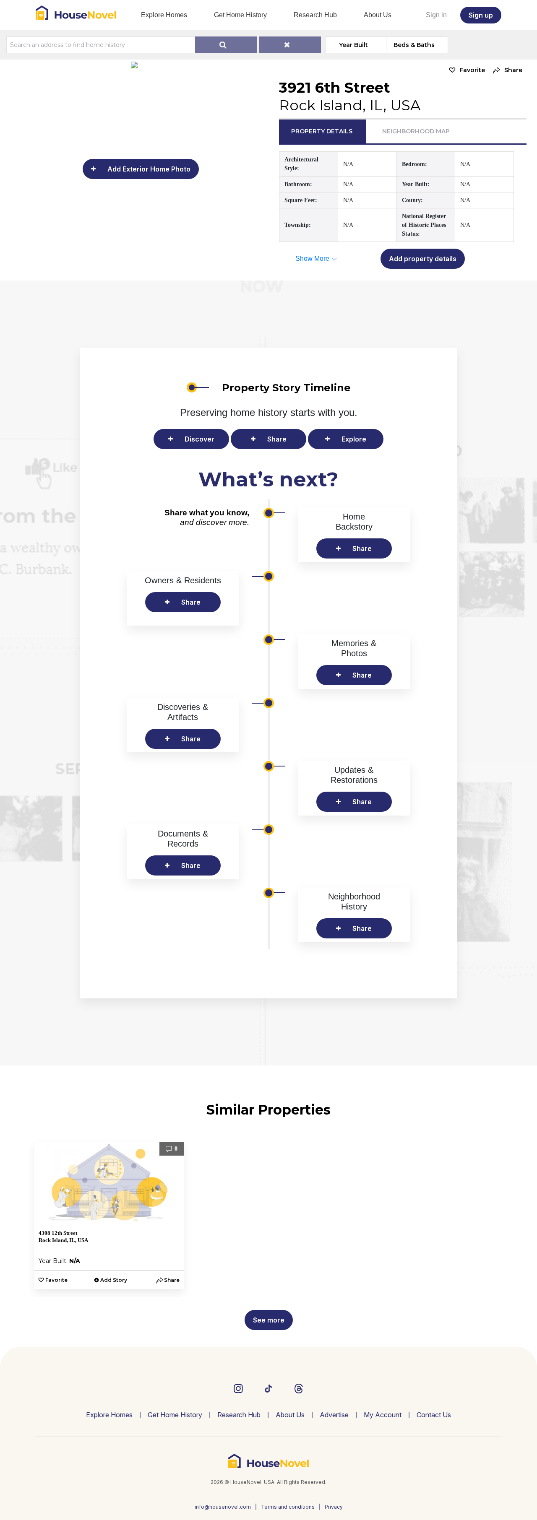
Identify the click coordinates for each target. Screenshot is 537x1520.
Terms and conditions (288, 1507)
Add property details (422, 259)
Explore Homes (164, 14)
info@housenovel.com (223, 1507)
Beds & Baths (414, 45)
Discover (199, 439)
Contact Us (434, 1415)
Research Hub (315, 14)
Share (277, 439)
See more (268, 1320)
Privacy (334, 1507)
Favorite (472, 70)
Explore (353, 439)
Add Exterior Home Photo (148, 169)
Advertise (334, 1415)
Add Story (113, 1280)
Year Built (353, 45)
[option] (109, 1215)
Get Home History (240, 14)
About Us (377, 14)
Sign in (436, 14)
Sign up (481, 15)
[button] (505, 70)
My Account (382, 1415)
